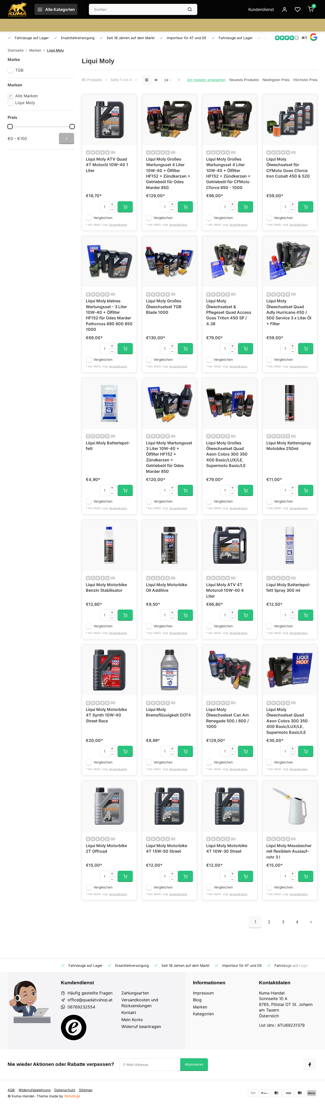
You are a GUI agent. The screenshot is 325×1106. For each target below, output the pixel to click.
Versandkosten (118, 224)
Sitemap (85, 1090)
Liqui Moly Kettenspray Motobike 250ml (288, 445)
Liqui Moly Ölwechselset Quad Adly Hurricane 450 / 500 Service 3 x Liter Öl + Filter (288, 312)
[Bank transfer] (253, 1093)
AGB (11, 1090)
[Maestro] (300, 1093)
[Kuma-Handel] (17, 9)
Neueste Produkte (244, 80)
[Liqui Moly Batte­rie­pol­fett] (109, 403)
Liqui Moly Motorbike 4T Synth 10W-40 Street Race (106, 715)
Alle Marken (26, 95)
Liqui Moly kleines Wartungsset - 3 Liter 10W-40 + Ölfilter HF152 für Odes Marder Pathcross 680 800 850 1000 (109, 315)
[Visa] (288, 1093)
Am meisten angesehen (206, 80)
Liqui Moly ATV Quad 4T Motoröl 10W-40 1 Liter (107, 165)
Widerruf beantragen (141, 1026)
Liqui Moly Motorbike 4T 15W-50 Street (166, 848)
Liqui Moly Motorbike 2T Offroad (106, 848)
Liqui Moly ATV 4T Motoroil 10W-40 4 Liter (225, 590)
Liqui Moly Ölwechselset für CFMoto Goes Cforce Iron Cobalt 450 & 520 (288, 168)
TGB (19, 70)
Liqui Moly (55, 50)
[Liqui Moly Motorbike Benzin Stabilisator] (109, 545)
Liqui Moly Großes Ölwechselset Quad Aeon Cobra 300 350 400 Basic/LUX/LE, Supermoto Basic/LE (227, 454)
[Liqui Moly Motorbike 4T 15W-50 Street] (169, 806)
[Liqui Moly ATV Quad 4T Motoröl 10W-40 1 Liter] (109, 119)
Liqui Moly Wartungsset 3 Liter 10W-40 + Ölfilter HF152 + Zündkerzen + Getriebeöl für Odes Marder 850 (169, 457)
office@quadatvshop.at (90, 999)
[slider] (9, 126)
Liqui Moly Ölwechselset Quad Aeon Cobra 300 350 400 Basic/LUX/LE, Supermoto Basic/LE (287, 721)
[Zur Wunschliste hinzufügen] (129, 102)
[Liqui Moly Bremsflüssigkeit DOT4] (169, 670)
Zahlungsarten (135, 992)
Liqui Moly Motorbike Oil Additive (166, 587)
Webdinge (72, 1096)
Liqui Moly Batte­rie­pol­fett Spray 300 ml (288, 587)
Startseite (16, 50)
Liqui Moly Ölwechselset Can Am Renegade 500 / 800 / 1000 (227, 718)
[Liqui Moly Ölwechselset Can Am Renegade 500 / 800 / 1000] (229, 670)
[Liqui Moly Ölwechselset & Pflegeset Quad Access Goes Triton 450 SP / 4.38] (229, 261)
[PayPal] (264, 1093)
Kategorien (203, 1013)
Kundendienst (261, 9)
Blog (197, 999)
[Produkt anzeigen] (125, 206)
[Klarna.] (311, 1093)
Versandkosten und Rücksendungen (139, 1002)
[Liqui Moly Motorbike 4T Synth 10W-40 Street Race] (109, 670)
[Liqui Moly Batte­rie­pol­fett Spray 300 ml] (290, 545)
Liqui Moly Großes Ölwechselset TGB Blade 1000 (164, 306)
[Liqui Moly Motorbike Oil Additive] (169, 545)
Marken (35, 50)
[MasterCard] (276, 1093)
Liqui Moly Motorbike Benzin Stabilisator (106, 587)
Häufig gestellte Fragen (90, 992)
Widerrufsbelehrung (35, 1090)
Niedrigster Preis (276, 80)
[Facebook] (309, 1064)
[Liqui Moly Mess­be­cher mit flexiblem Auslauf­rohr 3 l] (290, 806)
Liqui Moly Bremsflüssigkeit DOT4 (168, 712)
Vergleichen (102, 218)
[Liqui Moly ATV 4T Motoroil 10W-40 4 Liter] (229, 545)
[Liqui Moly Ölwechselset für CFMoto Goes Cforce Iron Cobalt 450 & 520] (290, 119)
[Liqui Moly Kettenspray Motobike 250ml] (290, 403)
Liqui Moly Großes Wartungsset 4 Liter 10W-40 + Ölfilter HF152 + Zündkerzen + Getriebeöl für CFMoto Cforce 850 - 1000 (228, 173)
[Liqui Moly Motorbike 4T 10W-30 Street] (229, 806)
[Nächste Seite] (311, 921)
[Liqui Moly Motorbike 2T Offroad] (109, 806)
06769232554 (81, 1006)
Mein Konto (132, 1019)
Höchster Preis (305, 80)
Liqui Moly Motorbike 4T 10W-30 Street (226, 848)
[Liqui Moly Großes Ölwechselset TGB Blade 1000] (169, 261)
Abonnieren (194, 1064)
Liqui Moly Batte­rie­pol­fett (108, 445)
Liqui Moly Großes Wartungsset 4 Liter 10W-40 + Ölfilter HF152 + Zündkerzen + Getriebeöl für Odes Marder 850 (168, 173)
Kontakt (128, 1012)
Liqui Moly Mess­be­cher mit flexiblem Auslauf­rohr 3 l (289, 851)
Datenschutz (64, 1090)
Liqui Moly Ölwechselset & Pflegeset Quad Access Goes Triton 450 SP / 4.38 (228, 312)
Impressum (203, 992)
